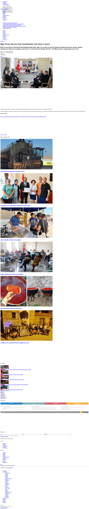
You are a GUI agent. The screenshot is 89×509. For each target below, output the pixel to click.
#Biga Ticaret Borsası (4, 116)
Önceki (1, 134)
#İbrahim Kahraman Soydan (40, 116)
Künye (4, 28)
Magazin (17, 26)
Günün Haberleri (6, 4)
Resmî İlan (5, 19)
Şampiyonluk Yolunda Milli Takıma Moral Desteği (13, 379)
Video (4, 499)
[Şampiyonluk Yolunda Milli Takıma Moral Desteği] (4, 378)
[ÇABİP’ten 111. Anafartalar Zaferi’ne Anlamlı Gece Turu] (26, 340)
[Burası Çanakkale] (4, 8)
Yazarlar (4, 500)
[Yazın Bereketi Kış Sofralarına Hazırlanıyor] (26, 306)
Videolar (4, 2)
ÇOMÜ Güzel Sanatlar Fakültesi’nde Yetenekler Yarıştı (16, 384)
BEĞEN (2, 391)
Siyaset (7, 27)
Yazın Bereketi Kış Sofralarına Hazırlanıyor (11, 308)
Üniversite (14, 27)
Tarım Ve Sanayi (6, 15)
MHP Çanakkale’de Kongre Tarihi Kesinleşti (13, 374)
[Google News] (3, 57)
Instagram (12, 22)
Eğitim (4, 12)
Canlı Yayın (5, 3)
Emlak (4, 13)
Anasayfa (2, 41)
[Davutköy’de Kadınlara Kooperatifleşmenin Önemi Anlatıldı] (4, 368)
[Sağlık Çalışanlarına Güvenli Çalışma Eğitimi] (26, 271)
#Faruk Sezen (24, 116)
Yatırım (17, 25)
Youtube (15, 22)
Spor (12, 26)
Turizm (10, 27)
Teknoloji (5, 17)
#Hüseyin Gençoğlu (31, 116)
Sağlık (14, 26)
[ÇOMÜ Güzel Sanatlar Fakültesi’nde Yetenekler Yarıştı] (4, 383)
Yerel (4, 18)
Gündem (4, 26)
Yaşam (4, 14)
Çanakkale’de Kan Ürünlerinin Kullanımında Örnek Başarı (15, 205)
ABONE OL (3, 398)
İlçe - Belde (8, 26)
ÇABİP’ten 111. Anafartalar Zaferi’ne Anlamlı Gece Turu (14, 342)
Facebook (5, 22)
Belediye (4, 16)
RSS (10, 28)
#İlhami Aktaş (11, 116)
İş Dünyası (14, 25)
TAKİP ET (2, 393)
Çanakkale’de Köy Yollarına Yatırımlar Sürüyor (12, 171)
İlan (20, 25)
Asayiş (4, 11)
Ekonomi (4, 27)
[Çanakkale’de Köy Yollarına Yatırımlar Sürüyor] (26, 169)
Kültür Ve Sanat (22, 26)
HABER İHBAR (3, 507)
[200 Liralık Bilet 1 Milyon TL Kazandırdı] (26, 237)
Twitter (8, 22)
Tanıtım (10, 25)
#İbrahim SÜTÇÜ (18, 116)
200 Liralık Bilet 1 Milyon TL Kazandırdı (10, 239)
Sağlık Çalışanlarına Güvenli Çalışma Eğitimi (11, 274)
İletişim (7, 28)
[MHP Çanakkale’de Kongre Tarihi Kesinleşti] (4, 373)
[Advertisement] (36, 99)
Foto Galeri (5, 1)
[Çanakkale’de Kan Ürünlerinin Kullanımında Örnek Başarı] (26, 203)
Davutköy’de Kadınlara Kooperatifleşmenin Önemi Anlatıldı (18, 369)
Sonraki (5, 134)
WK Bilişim (10, 467)
